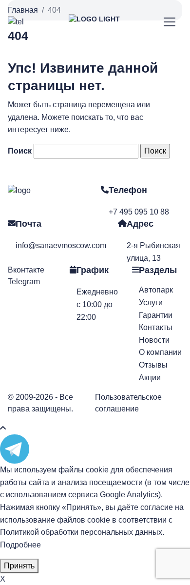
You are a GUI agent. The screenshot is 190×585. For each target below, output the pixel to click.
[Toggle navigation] (169, 22)
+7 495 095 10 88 (139, 212)
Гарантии (155, 315)
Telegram (24, 281)
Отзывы (153, 365)
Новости (154, 340)
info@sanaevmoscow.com (61, 245)
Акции (150, 377)
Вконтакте (26, 270)
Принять (19, 566)
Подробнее (20, 545)
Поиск (20, 151)
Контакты (155, 327)
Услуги (151, 302)
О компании (160, 352)
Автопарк (156, 290)
